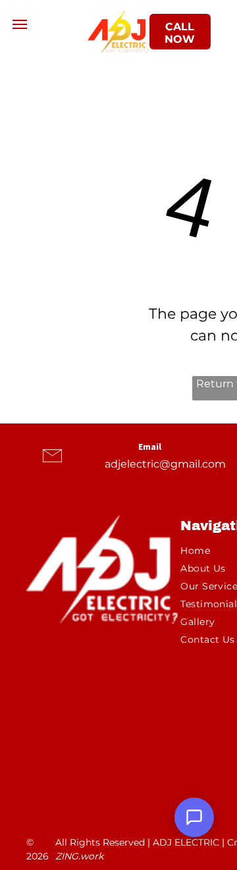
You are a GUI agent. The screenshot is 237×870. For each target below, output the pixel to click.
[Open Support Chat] (194, 817)
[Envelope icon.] (52, 468)
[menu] (20, 24)
